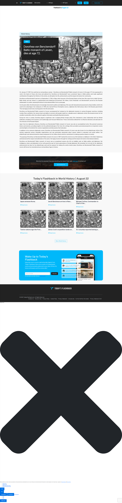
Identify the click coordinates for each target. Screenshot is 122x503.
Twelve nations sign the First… (31, 229)
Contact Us (61, 164)
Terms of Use (38, 298)
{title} (3, 496)
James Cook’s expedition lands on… (60, 229)
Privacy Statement (62, 298)
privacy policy (42, 276)
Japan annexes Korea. (27, 201)
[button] (61, 392)
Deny (2, 491)
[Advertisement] (61, 22)
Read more (24, 205)
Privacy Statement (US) (96, 298)
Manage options (5, 483)
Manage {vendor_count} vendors (7, 485)
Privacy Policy (46, 298)
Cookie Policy (54, 298)
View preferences (3, 494)
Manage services (5, 484)
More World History (61, 241)
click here (75, 161)
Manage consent (3, 500)
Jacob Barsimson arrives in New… (60, 201)
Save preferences (10, 494)
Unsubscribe (71, 298)
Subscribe (97, 3)
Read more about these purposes (7, 486)
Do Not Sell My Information (82, 298)
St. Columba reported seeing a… (87, 229)
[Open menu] (17, 3)
